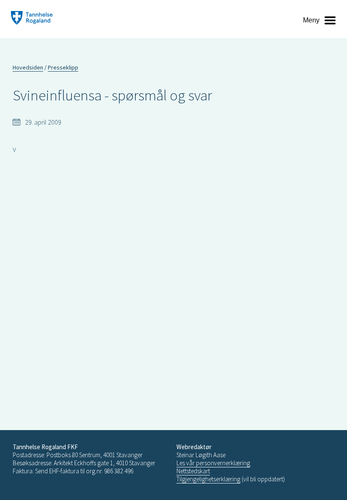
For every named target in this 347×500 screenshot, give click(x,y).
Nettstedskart (193, 471)
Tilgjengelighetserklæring (208, 479)
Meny (311, 20)
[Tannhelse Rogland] (32, 19)
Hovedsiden (28, 67)
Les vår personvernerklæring (213, 463)
